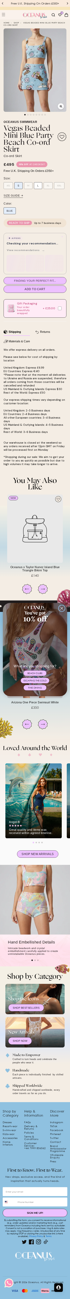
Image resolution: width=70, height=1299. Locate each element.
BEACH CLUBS (35, 673)
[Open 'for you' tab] (58, 1287)
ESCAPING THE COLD (35, 680)
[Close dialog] (62, 608)
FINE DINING (35, 687)
